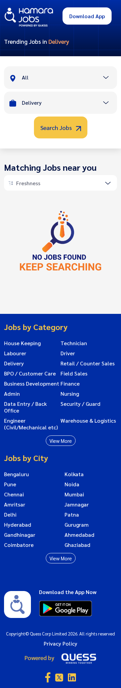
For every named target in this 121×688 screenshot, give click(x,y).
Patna (72, 514)
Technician (74, 343)
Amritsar (14, 504)
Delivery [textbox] (32, 102)
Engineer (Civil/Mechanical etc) (31, 424)
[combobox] (69, 78)
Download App (87, 16)
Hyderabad (17, 524)
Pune (10, 484)
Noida (72, 484)
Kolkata (74, 474)
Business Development (31, 383)
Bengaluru (16, 474)
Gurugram (77, 524)
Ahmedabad (79, 534)
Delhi (10, 514)
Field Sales (74, 373)
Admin (12, 393)
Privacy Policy (60, 643)
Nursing (70, 393)
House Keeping (22, 343)
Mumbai (74, 494)
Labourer (15, 353)
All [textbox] (25, 77)
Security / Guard (80, 403)
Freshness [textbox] (28, 183)
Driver (68, 353)
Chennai (14, 494)
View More (60, 440)
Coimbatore (19, 545)
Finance (70, 383)
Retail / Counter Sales (88, 363)
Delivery (14, 363)
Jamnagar (77, 504)
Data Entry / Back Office (25, 407)
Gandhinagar (19, 534)
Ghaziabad (77, 545)
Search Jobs (56, 127)
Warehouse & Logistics (88, 420)
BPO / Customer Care (30, 373)
